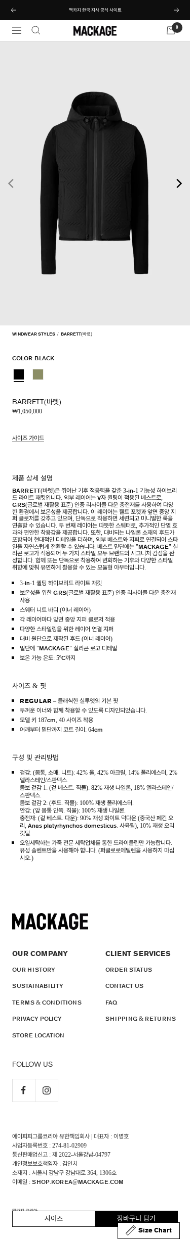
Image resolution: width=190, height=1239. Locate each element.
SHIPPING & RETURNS (140, 1018)
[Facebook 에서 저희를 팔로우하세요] (23, 1090)
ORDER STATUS (128, 969)
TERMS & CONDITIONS (47, 1002)
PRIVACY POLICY (37, 1018)
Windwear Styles (33, 334)
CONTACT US (124, 985)
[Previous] (11, 183)
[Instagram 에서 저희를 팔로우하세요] (46, 1090)
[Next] (178, 183)
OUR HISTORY (33, 969)
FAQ (111, 1002)
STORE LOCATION (38, 1035)
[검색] (36, 30)
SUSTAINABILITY (37, 985)
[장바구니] (170, 30)
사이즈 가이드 (28, 438)
